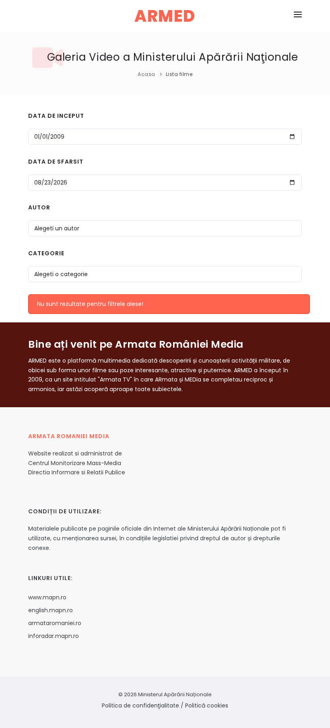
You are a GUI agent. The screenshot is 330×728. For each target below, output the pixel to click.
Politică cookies (206, 705)
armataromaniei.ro (54, 623)
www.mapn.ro (47, 597)
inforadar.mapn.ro (53, 636)
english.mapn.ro (50, 610)
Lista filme (179, 74)
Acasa (146, 74)
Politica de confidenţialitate (140, 705)
